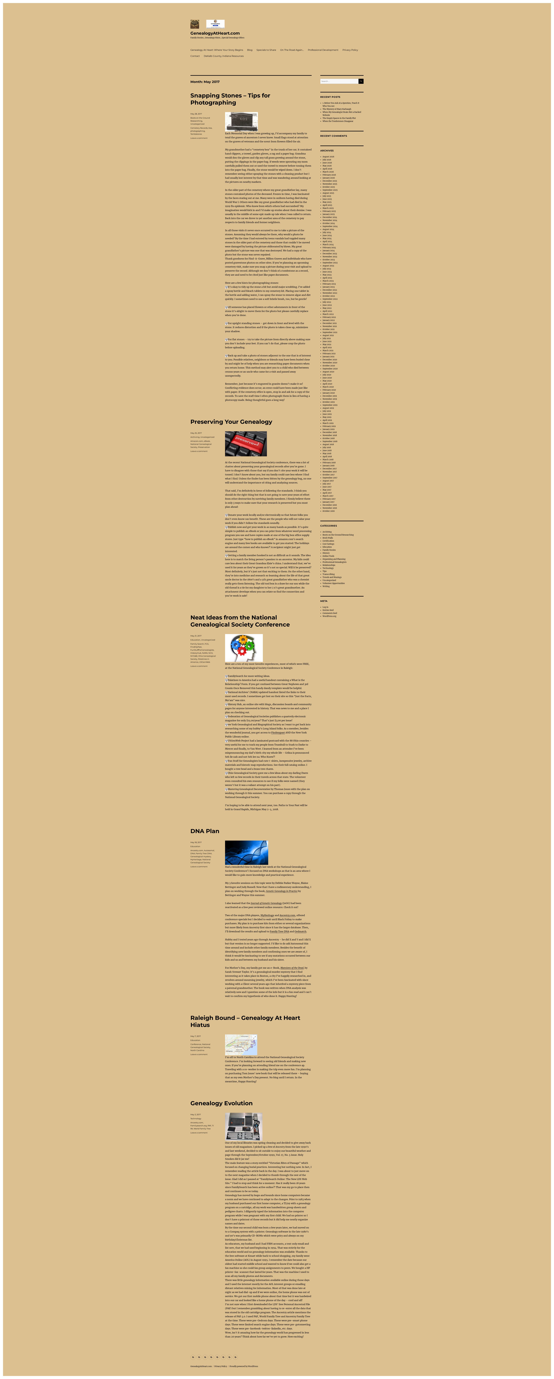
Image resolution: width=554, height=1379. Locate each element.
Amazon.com (196, 441)
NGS (210, 653)
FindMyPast (196, 647)
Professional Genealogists (335, 562)
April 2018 (327, 456)
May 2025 (327, 202)
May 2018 (327, 453)
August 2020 (328, 372)
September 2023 (330, 262)
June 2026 (327, 163)
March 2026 (328, 172)
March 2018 (328, 459)
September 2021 (330, 332)
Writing (326, 586)
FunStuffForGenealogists (202, 650)
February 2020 (329, 390)
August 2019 (328, 408)
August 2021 (328, 335)
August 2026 (328, 156)
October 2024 (329, 223)
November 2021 (330, 326)
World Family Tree (202, 1128)
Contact (195, 56)
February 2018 (329, 462)
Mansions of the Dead (291, 967)
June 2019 (327, 414)
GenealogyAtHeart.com (215, 33)
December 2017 (330, 468)
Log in (325, 607)
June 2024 (327, 235)
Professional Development (323, 50)
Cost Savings (328, 544)
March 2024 (328, 244)
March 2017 (328, 496)
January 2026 (329, 178)
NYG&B (193, 656)
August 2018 (328, 444)
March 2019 (328, 423)
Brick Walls (328, 538)
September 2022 (330, 299)
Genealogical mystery (200, 856)
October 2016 (329, 511)
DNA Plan (204, 831)
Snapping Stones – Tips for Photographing (230, 99)
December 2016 (330, 505)
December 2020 (330, 359)
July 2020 (327, 375)
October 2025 (329, 187)
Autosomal (209, 850)
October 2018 (329, 438)
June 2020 (327, 378)
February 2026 (329, 175)
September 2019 (330, 405)
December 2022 (330, 290)
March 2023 (328, 281)
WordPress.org (329, 616)
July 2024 (327, 232)
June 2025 (327, 199)
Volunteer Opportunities (334, 583)
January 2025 (329, 214)
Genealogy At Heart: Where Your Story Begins (216, 50)
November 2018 (330, 435)
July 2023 (327, 269)
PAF (209, 1125)
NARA (205, 653)
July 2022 (327, 302)
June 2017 (327, 487)
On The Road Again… (292, 50)
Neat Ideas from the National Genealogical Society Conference (240, 621)
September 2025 (330, 190)
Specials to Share (266, 50)
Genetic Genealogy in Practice (281, 891)
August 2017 (328, 481)
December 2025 (330, 181)
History (326, 553)
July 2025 (327, 196)
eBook (207, 441)
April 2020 (327, 384)
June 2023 (327, 272)
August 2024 (328, 229)
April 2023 (327, 278)
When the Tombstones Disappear (338, 121)
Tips (325, 571)
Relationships (329, 565)
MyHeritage (267, 915)
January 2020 (329, 393)
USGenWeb (204, 662)
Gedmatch (300, 931)
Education (195, 640)
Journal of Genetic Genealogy (266, 903)
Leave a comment (198, 138)
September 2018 (330, 441)
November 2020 (330, 362)
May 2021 (327, 344)
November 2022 (330, 293)
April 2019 (327, 420)
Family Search (197, 644)
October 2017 (329, 475)
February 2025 (329, 211)
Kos (210, 128)
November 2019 (330, 399)
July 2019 (327, 411)
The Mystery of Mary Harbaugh (337, 109)
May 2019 (327, 417)
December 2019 (330, 396)
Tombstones (196, 134)
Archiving (195, 437)
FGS (206, 644)
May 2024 (327, 238)
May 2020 (327, 381)
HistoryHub (195, 653)
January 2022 (329, 320)
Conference (195, 1044)
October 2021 (329, 329)
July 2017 (327, 484)
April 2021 (327, 347)
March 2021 (328, 350)
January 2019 (329, 429)
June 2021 (327, 341)
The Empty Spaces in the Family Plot (339, 118)
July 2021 (327, 338)
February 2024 (329, 247)
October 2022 (329, 296)
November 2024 (330, 220)
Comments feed (330, 613)
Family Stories (329, 550)
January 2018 (328, 465)
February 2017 (329, 499)
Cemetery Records (199, 128)
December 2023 (330, 253)
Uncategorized (197, 124)
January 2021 (328, 356)
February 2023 (329, 284)
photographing (197, 131)
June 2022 (327, 305)
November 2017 (330, 471)
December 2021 (330, 323)
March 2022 (328, 314)
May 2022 (327, 308)
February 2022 (329, 317)
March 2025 (328, 208)
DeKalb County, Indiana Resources (224, 56)
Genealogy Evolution (221, 1103)
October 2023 (329, 259)
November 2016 (330, 508)
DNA (192, 853)
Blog (249, 50)
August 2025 (328, 193)
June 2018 (327, 450)
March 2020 (328, 387)
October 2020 (329, 365)
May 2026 (327, 166)
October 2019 (329, 402)
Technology (195, 1118)
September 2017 (330, 478)
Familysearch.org (198, 1125)
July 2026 (327, 160)
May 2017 (327, 490)
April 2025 (327, 205)
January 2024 (329, 250)
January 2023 (329, 287)
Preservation (204, 447)
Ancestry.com (287, 915)
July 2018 (327, 447)
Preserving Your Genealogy (231, 421)
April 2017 (327, 493)
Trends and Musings (332, 577)
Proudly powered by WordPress (244, 1366)
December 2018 (330, 432)
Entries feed (328, 610)
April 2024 (327, 241)
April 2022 (327, 311)
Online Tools (328, 556)
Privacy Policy (350, 50)
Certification (328, 541)
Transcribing (329, 574)
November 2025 (330, 184)
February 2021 (329, 353)
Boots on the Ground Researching (338, 535)
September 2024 (330, 226)
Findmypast (278, 732)
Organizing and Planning (334, 559)
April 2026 (327, 169)
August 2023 (328, 266)
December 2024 (330, 217)
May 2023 (327, 275)
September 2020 (330, 369)
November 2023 (330, 256)
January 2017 (328, 502)
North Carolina (197, 1050)
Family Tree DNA (279, 931)
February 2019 (329, 426)
